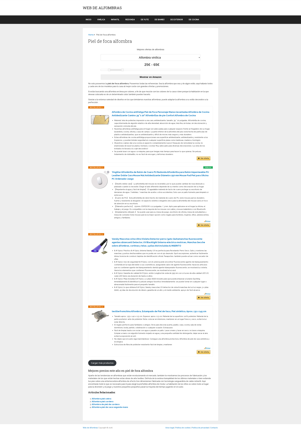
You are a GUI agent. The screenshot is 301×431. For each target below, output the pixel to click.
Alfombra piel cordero (102, 401)
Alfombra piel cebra (101, 399)
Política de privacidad (200, 428)
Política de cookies (182, 428)
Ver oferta (205, 158)
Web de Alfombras (102, 8)
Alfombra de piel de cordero (106, 404)
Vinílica (101, 19)
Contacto (214, 428)
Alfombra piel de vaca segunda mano (110, 407)
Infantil (115, 19)
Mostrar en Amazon (150, 77)
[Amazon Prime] (207, 221)
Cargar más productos (102, 363)
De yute (145, 19)
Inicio (88, 19)
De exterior (176, 19)
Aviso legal (169, 428)
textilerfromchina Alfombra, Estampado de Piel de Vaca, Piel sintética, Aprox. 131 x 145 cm (159, 311)
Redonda (130, 19)
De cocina (194, 19)
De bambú (159, 19)
